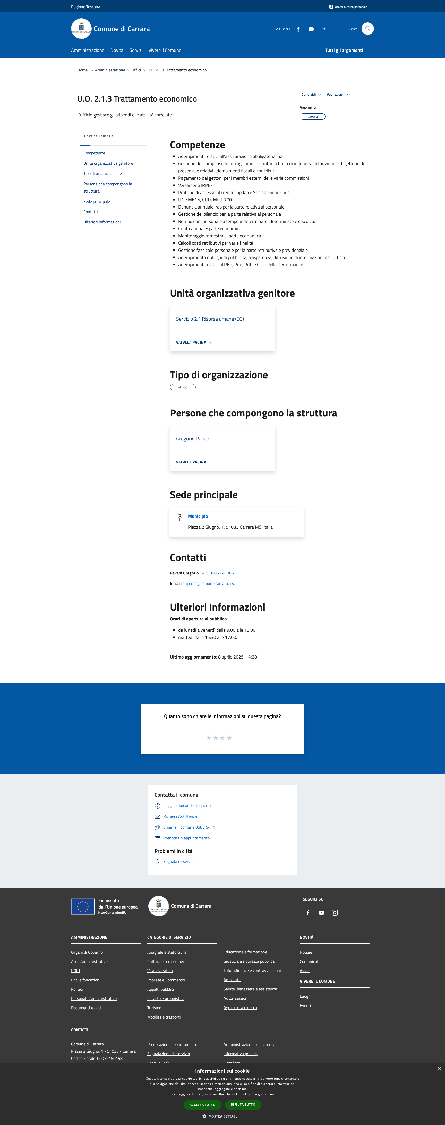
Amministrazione (110, 70)
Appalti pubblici (160, 989)
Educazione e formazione (245, 952)
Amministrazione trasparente (249, 1044)
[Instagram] (322, 28)
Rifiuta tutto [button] (243, 1104)
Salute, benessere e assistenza (250, 989)
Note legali (233, 1063)
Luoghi (306, 996)
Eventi (305, 1005)
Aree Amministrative (89, 961)
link (272, 1094)
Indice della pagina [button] (98, 136)
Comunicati (310, 961)
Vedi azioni (335, 94)
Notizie (306, 952)
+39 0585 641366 (218, 573)
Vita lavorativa (160, 971)
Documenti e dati (86, 1008)
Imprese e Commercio (166, 980)
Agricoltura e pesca (240, 1007)
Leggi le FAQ (158, 1063)
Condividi (309, 94)
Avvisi (305, 971)
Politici (77, 989)
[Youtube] (309, 28)
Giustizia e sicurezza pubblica (249, 961)
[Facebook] (296, 28)
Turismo (154, 1008)
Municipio (198, 516)
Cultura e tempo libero (166, 961)
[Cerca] (368, 28)
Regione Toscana (85, 7)
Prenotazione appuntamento (172, 1044)
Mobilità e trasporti (164, 1017)
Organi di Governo (87, 952)
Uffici (136, 70)
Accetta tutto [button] (203, 1105)
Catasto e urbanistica (165, 998)
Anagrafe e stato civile (166, 952)
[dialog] (222, 1094)
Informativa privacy (241, 1054)
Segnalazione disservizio (168, 1054)
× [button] (439, 1069)
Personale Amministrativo (94, 998)
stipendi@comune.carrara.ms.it (210, 583)
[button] (222, 1116)
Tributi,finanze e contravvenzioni (252, 970)
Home (82, 70)
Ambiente (232, 980)
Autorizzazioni (236, 998)
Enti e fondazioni (85, 980)
